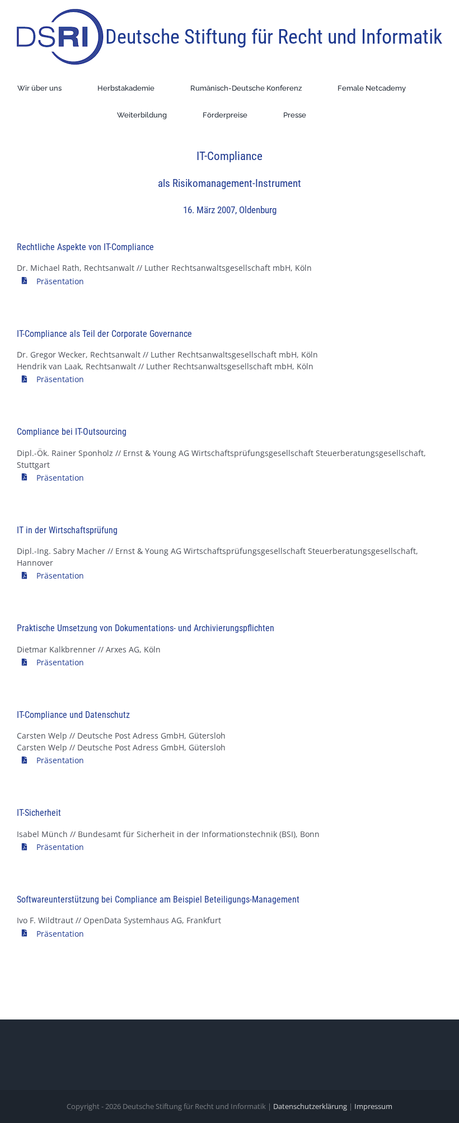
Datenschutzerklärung (310, 1106)
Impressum (373, 1106)
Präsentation (60, 281)
